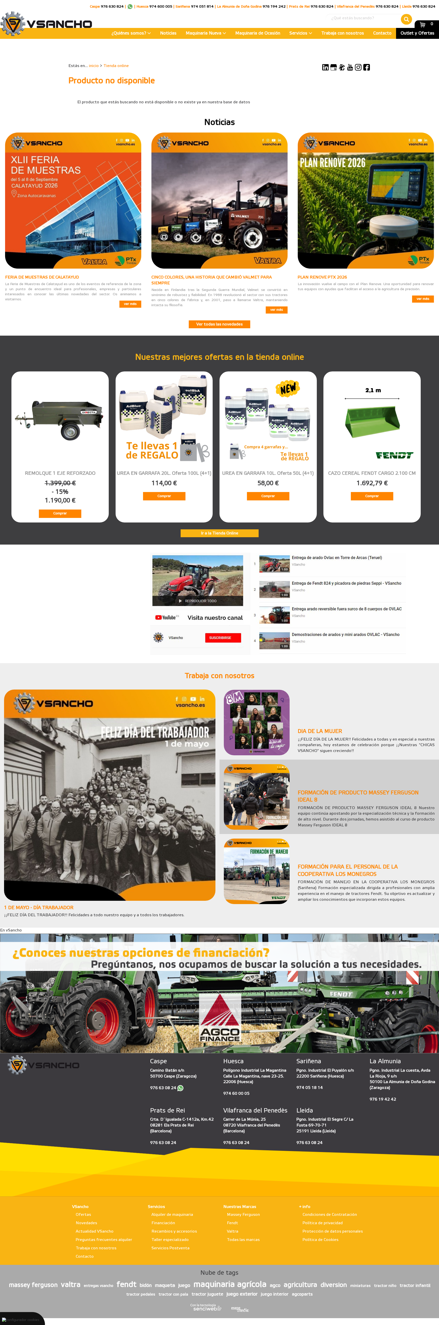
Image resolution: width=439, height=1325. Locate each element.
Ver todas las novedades (219, 324)
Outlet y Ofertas (417, 33)
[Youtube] (350, 67)
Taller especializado (170, 1240)
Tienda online (116, 66)
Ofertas (83, 1215)
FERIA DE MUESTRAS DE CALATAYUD (42, 277)
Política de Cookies (320, 1240)
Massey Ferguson (243, 1215)
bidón (146, 1285)
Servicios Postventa (170, 1248)
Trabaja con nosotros (342, 33)
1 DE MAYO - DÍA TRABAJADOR (38, 908)
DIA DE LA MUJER (320, 731)
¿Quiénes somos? (129, 33)
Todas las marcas (243, 1240)
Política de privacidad (323, 1223)
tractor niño (385, 1286)
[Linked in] (325, 67)
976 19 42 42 (383, 1099)
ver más (130, 304)
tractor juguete (207, 1294)
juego (184, 1285)
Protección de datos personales (333, 1231)
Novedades (86, 1223)
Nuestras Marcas (239, 1207)
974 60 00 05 (236, 1093)
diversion (334, 1285)
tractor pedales (140, 1294)
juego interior (275, 1294)
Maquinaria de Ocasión (257, 33)
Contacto (382, 33)
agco (275, 1285)
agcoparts (302, 1294)
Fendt (232, 1223)
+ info (304, 1207)
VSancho (80, 1207)
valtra (71, 1285)
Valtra (232, 1231)
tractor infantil (415, 1286)
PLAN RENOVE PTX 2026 (322, 277)
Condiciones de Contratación (330, 1215)
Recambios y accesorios (174, 1231)
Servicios (299, 33)
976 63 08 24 (163, 1088)
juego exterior (242, 1294)
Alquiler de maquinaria (172, 1215)
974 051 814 (202, 6)
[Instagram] (358, 67)
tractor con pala (173, 1294)
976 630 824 (112, 6)
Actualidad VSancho (95, 1231)
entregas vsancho (98, 1286)
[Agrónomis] (342, 67)
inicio (94, 66)
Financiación (163, 1223)
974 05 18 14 (309, 1088)
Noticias (168, 33)
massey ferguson (33, 1285)
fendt (126, 1284)
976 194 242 (274, 6)
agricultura (300, 1285)
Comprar (60, 513)
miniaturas (360, 1286)
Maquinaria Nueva (204, 33)
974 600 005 (160, 6)
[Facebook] (367, 67)
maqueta (165, 1285)
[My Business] (334, 67)
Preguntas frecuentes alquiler (104, 1240)
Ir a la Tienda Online (219, 533)
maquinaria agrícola (230, 1284)
